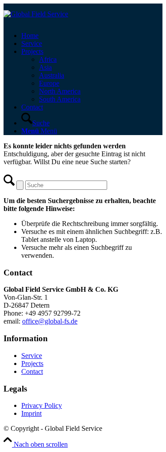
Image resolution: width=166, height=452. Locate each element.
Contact (32, 371)
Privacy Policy (41, 405)
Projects (32, 363)
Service (31, 355)
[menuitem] (91, 36)
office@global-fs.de (49, 321)
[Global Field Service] (36, 14)
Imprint (31, 413)
